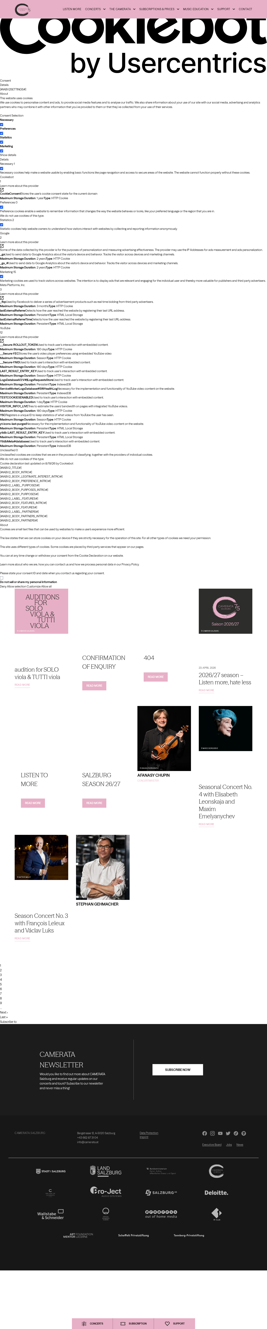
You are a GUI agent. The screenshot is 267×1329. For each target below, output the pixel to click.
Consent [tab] (5, 80)
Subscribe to (8, 1022)
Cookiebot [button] (7, 179)
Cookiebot (66, 463)
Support (179, 1323)
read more (22, 684)
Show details (8, 155)
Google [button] (4, 235)
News (240, 1144)
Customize (34, 586)
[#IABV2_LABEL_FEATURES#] (19, 498)
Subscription (138, 1323)
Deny (3, 586)
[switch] (1, 133)
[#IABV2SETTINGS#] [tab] (13, 89)
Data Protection (149, 1133)
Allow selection (16, 586)
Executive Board (211, 1144)
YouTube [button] (5, 330)
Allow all (46, 586)
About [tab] (4, 93)
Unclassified (9, 450)
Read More (94, 685)
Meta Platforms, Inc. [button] (12, 287)
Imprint (144, 1137)
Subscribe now (177, 1070)
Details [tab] (4, 85)
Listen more (72, 9)
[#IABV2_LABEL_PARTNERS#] (19, 511)
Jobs (229, 1144)
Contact (245, 9)
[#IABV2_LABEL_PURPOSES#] (19, 485)
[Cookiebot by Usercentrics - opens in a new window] (133, 39)
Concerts (96, 1323)
